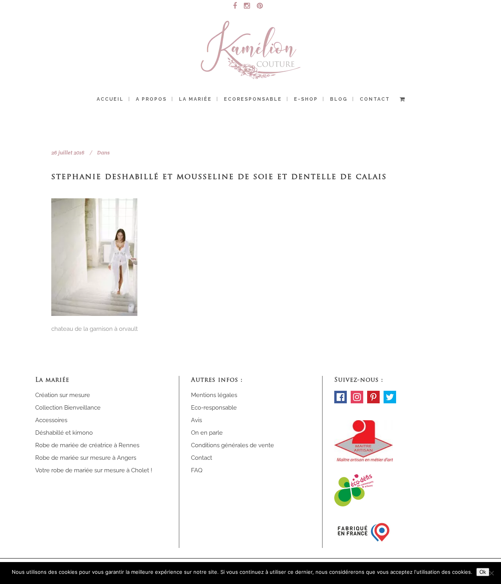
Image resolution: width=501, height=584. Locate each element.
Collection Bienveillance (68, 407)
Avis (196, 420)
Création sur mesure (62, 395)
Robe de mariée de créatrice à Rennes (87, 445)
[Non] (491, 573)
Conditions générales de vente (232, 445)
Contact (201, 457)
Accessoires (51, 420)
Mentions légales (214, 395)
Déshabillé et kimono (64, 432)
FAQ (196, 470)
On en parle (207, 432)
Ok (482, 572)
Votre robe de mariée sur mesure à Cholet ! (93, 470)
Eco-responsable (214, 407)
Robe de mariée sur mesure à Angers (85, 457)
